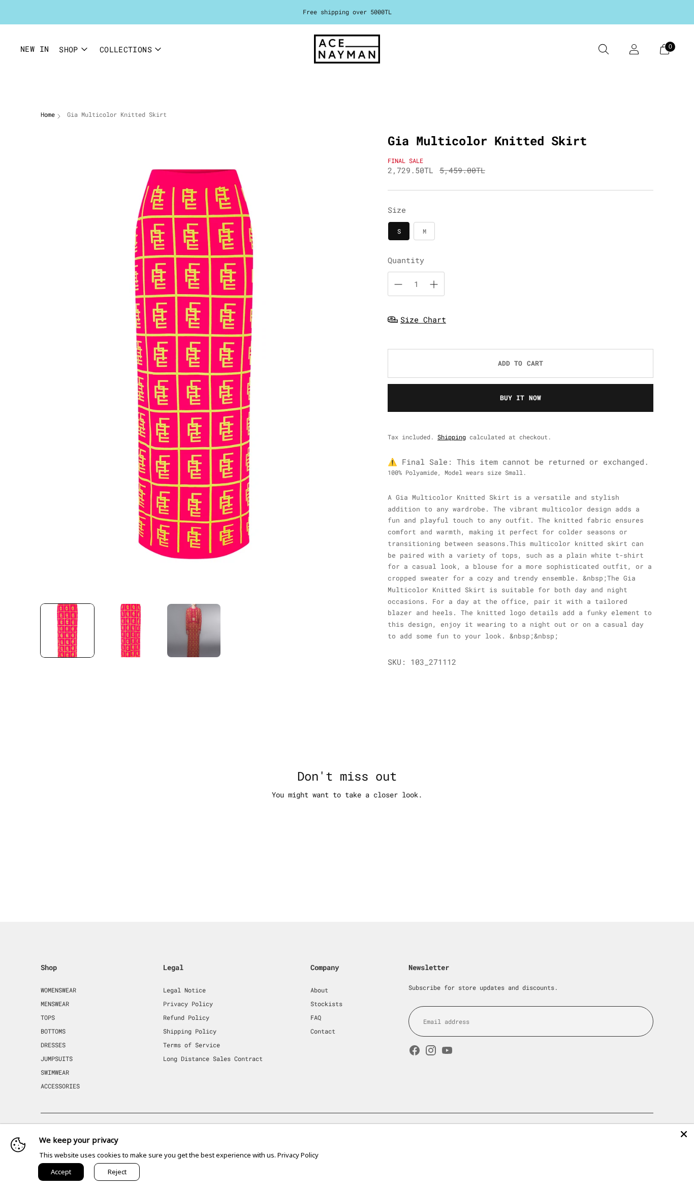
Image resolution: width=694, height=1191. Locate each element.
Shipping (451, 437)
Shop (68, 49)
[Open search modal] (603, 49)
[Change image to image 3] (193, 630)
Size (397, 210)
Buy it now (520, 397)
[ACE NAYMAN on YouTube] (447, 1051)
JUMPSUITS (57, 1058)
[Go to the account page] (634, 49)
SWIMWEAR (55, 1072)
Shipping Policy (189, 1031)
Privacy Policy (188, 1004)
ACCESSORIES (60, 1086)
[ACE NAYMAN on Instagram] (431, 1051)
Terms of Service (191, 1045)
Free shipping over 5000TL (347, 12)
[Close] (684, 1134)
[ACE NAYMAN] (347, 49)
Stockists (326, 1004)
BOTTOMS (53, 1031)
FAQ (315, 1017)
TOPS (48, 1017)
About (319, 990)
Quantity (406, 260)
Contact (322, 1031)
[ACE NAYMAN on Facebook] (414, 1051)
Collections (126, 49)
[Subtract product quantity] (398, 284)
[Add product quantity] (434, 284)
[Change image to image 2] (130, 630)
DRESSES (53, 1045)
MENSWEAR (55, 1004)
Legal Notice (184, 990)
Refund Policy (186, 1017)
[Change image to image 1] (67, 630)
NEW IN (34, 49)
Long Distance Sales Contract (213, 1058)
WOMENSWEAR (58, 990)
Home (48, 114)
